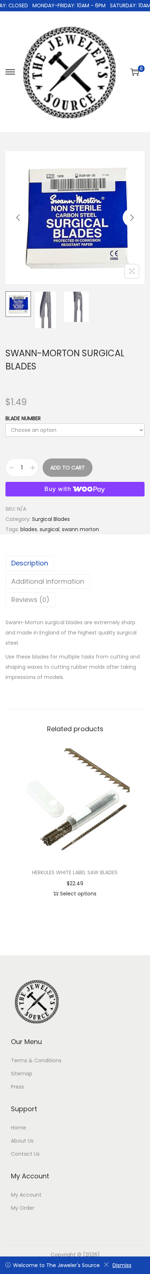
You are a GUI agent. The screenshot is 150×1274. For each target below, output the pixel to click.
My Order (22, 1208)
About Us (22, 1140)
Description (29, 563)
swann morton (80, 529)
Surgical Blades (51, 519)
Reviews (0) (30, 599)
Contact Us (25, 1154)
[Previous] (18, 217)
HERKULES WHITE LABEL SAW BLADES (75, 872)
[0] (134, 72)
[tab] (75, 563)
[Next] (132, 217)
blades (28, 529)
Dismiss (121, 1265)
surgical (49, 529)
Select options (78, 893)
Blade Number (23, 418)
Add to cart (67, 467)
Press (17, 1086)
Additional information (47, 581)
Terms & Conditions (36, 1060)
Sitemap (21, 1073)
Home (18, 1127)
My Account (26, 1194)
